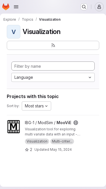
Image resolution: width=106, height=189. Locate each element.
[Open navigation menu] (16, 6)
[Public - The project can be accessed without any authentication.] (75, 122)
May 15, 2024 (61, 149)
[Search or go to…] (84, 6)
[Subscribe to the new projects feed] (53, 45)
